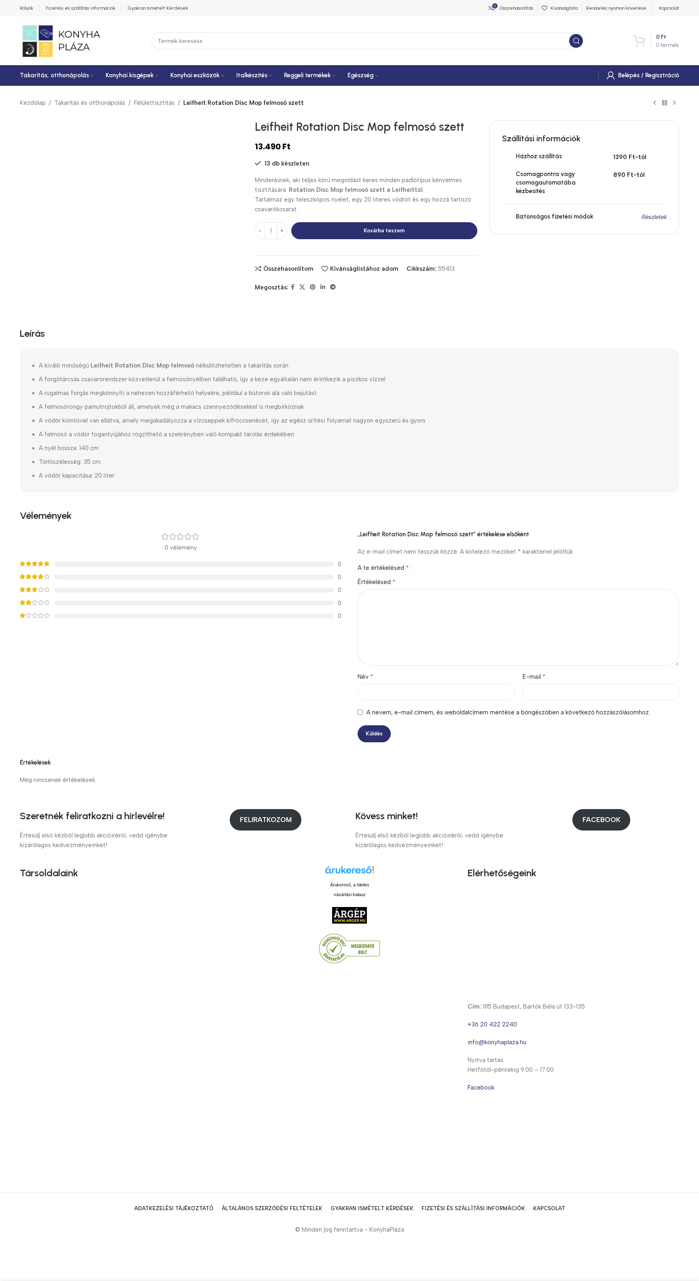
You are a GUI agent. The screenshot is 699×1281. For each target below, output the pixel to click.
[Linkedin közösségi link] (323, 287)
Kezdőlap (33, 102)
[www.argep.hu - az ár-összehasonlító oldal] (349, 914)
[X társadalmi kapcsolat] (302, 287)
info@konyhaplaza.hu (497, 1042)
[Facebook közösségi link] (292, 287)
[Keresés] (576, 41)
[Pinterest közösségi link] (312, 287)
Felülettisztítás (154, 102)
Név (365, 676)
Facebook (601, 820)
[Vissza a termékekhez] (664, 103)
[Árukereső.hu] (349, 872)
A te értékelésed (383, 568)
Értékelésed (377, 582)
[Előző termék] (655, 103)
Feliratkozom (266, 820)
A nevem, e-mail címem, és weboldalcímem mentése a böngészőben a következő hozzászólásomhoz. (508, 712)
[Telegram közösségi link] (333, 287)
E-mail (534, 676)
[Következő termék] (674, 103)
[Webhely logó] (61, 40)
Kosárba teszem (384, 230)
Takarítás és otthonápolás (89, 102)
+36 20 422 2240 (492, 1024)
